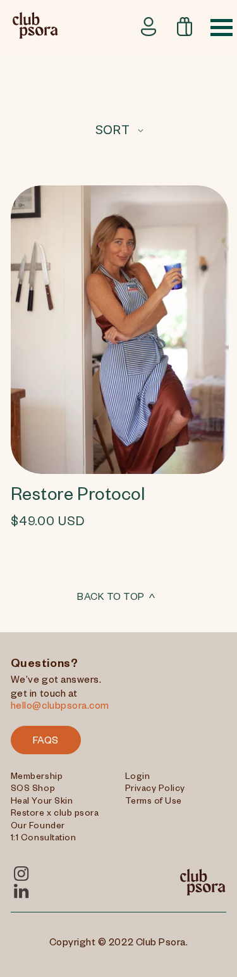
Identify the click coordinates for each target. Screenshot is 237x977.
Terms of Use (153, 802)
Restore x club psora (55, 814)
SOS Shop (33, 790)
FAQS (46, 742)
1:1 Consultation (43, 839)
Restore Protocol (78, 497)
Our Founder (38, 827)
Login (137, 778)
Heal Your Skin (42, 802)
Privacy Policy (155, 790)
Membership (37, 778)
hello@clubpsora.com (60, 707)
